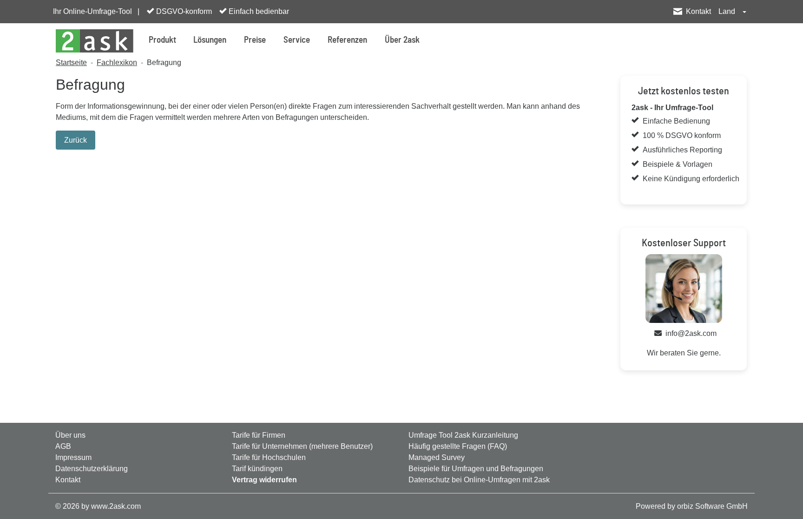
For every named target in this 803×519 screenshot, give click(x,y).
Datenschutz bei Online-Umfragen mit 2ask (479, 480)
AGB (63, 446)
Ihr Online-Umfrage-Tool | (96, 11)
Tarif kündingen (257, 469)
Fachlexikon (117, 62)
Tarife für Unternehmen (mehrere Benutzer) (302, 446)
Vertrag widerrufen (264, 480)
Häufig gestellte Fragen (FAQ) (457, 446)
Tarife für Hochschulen (269, 457)
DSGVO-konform (183, 11)
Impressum (73, 457)
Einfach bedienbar (258, 11)
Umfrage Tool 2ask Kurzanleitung (463, 435)
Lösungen (209, 40)
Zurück (75, 140)
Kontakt (698, 11)
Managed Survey (436, 457)
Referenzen (347, 40)
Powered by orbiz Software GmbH (692, 506)
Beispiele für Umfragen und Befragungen (475, 469)
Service (296, 40)
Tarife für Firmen (258, 435)
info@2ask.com (691, 333)
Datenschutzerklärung (91, 469)
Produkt (162, 40)
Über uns (70, 435)
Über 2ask (402, 40)
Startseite (71, 62)
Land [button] (727, 11)
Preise (255, 40)
